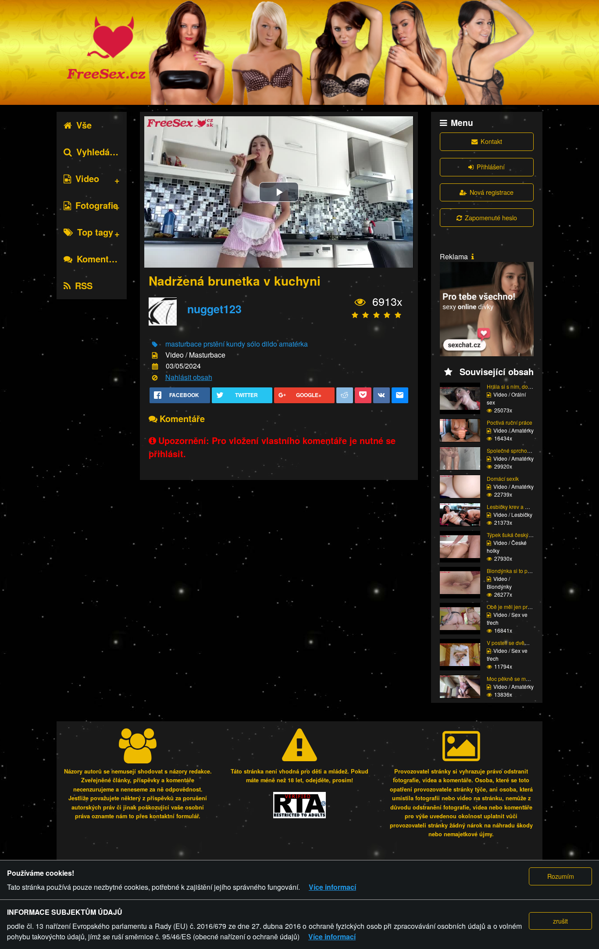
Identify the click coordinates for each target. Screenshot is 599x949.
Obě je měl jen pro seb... (516, 606)
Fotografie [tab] (96, 205)
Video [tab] (87, 178)
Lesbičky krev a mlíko (512, 506)
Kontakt (491, 141)
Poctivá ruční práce (509, 422)
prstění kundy (224, 344)
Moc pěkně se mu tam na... (518, 678)
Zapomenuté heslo (491, 217)
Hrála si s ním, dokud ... (514, 386)
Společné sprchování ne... (518, 450)
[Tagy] (155, 344)
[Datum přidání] (155, 366)
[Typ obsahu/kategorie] (155, 355)
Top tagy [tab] (95, 232)
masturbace (183, 344)
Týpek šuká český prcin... (516, 534)
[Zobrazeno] (360, 302)
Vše (84, 124)
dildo (269, 344)
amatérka (293, 344)
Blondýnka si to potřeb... (515, 570)
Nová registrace (491, 192)
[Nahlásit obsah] (155, 377)
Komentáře (99, 258)
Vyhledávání (101, 151)
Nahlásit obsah (188, 377)
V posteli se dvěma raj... (515, 642)
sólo (253, 344)
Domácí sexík (503, 478)
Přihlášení (491, 166)
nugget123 (214, 309)
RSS (84, 285)
